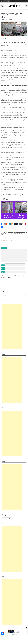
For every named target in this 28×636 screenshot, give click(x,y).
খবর (4, 232)
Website (3, 272)
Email (2, 268)
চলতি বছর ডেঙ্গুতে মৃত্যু (11, 232)
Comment (3, 248)
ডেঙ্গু (24, 232)
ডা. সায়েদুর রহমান (21, 232)
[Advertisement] (12, 326)
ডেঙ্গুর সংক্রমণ (12, 233)
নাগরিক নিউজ (10, 19)
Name (3, 264)
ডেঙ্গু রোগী (5, 233)
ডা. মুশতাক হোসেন (16, 232)
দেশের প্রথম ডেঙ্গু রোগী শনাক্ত (18, 233)
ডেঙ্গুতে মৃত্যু (8, 233)
